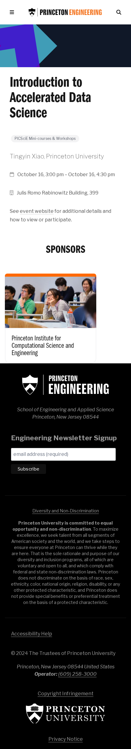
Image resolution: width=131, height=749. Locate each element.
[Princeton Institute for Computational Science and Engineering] (50, 314)
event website (37, 211)
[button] (13, 12)
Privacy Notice (65, 739)
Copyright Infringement (66, 693)
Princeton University (65, 713)
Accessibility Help (31, 634)
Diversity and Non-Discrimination (65, 510)
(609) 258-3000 (77, 674)
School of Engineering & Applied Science (65, 384)
